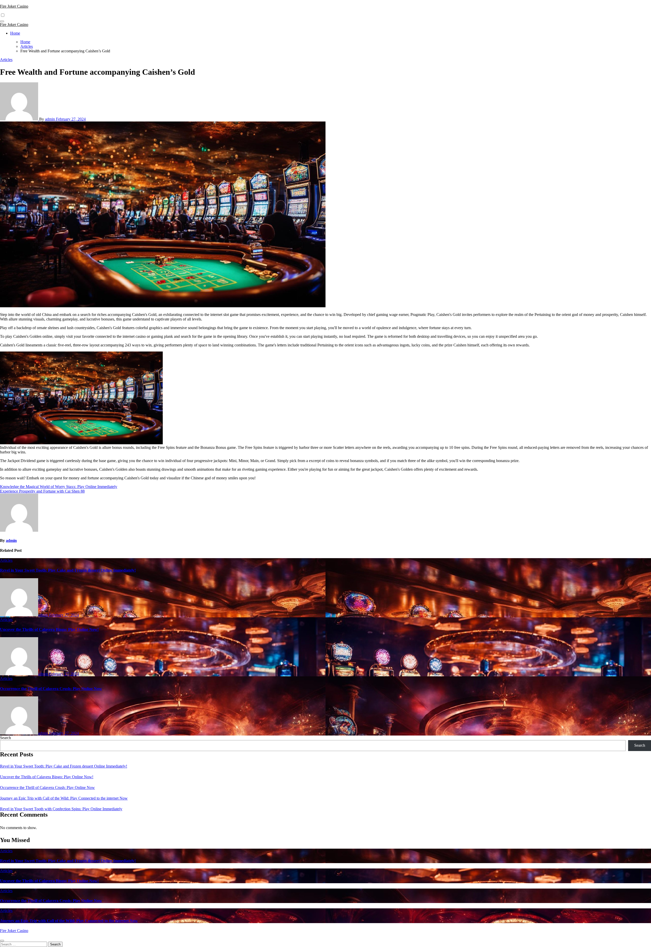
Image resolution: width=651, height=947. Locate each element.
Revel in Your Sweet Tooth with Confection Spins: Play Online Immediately (61, 809)
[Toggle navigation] (2, 21)
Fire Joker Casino (14, 6)
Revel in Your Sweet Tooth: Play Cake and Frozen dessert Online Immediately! (68, 570)
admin (50, 119)
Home (15, 33)
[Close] (2, 940)
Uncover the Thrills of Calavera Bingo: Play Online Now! (49, 629)
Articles (6, 59)
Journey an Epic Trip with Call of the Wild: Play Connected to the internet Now (64, 798)
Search (5, 738)
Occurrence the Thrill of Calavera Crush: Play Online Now (51, 688)
